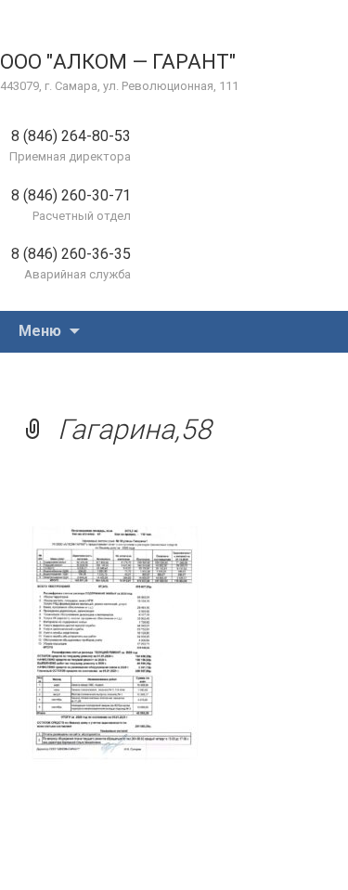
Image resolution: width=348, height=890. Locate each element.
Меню (40, 331)
